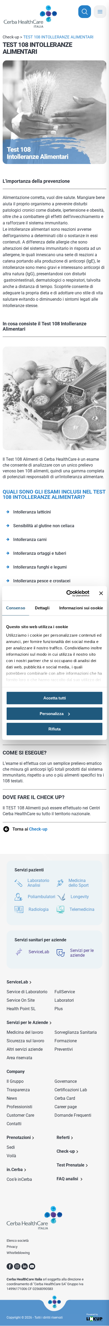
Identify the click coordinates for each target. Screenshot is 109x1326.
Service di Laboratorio (27, 991)
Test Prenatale (70, 1165)
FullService (64, 991)
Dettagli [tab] (42, 608)
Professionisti (19, 1106)
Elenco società (18, 1241)
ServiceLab (17, 981)
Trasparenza (18, 1089)
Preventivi (63, 1049)
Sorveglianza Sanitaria (75, 1032)
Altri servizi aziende (25, 1049)
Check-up (11, 37)
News (12, 1098)
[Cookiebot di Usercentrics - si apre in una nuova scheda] (67, 593)
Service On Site (21, 1000)
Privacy (12, 1247)
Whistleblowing (18, 1253)
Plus (58, 1008)
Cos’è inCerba (19, 1179)
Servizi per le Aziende (27, 1022)
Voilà (11, 1155)
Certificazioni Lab (70, 1089)
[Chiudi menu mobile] (100, 11)
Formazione (65, 1040)
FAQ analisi (68, 1178)
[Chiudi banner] (101, 593)
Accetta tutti (54, 698)
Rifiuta (54, 729)
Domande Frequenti (72, 1115)
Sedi (11, 1147)
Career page (65, 1106)
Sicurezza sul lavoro (25, 1040)
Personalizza (51, 713)
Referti (63, 1137)
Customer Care (20, 1115)
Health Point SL (21, 1008)
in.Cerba (15, 1169)
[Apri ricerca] (84, 11)
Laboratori (64, 1000)
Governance (65, 1081)
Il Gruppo (15, 1081)
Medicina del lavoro (25, 1032)
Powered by (92, 1315)
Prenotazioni (19, 1137)
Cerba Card (64, 1098)
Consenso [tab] (15, 608)
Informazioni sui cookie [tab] (81, 608)
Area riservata (19, 1057)
